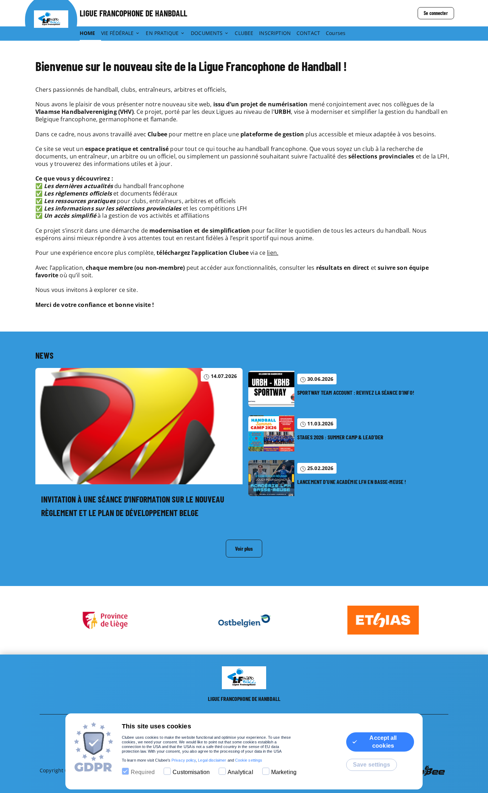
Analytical (240, 772)
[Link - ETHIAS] (383, 620)
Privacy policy (183, 760)
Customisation (191, 772)
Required (143, 772)
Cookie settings (248, 760)
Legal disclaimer (212, 760)
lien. (272, 253)
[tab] (90, 33)
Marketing (284, 772)
